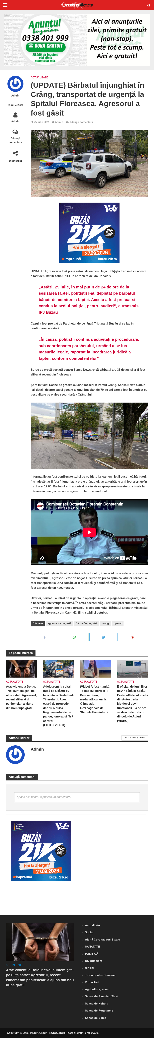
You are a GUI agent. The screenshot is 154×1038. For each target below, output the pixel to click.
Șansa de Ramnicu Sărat (101, 996)
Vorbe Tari (92, 982)
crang (105, 623)
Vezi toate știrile (135, 738)
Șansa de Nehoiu (96, 1003)
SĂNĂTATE (92, 946)
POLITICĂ (91, 953)
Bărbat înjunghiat (86, 623)
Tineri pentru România (100, 975)
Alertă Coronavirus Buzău (102, 939)
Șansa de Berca (95, 1017)
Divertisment (93, 960)
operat (118, 623)
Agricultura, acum (97, 989)
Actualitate (39, 77)
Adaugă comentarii (15, 140)
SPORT (90, 968)
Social (89, 932)
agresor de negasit (59, 623)
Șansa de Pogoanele (99, 1010)
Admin (15, 95)
